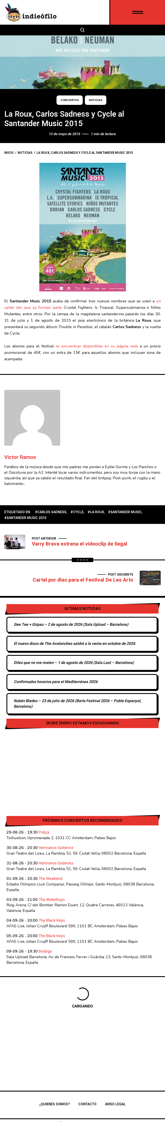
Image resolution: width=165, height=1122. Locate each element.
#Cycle (77, 512)
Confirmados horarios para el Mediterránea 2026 (56, 682)
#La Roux (96, 512)
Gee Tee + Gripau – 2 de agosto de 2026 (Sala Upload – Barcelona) (71, 624)
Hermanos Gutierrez (56, 848)
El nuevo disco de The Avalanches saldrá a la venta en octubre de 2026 (74, 644)
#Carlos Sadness (50, 512)
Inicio (9, 153)
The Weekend (50, 879)
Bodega (45, 951)
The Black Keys (52, 920)
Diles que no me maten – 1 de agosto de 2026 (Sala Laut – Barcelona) (74, 663)
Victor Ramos (20, 457)
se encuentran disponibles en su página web (97, 346)
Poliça (44, 832)
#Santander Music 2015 (25, 517)
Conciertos (70, 100)
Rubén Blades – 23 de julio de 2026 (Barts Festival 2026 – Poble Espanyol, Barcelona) (77, 703)
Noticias (95, 100)
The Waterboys (52, 900)
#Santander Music (125, 512)
